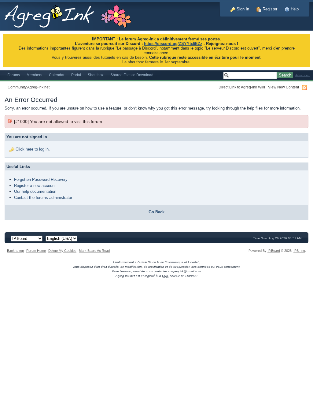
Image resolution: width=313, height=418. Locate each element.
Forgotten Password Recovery (41, 179)
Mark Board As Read (94, 250)
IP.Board (273, 250)
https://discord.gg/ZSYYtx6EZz (173, 43)
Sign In (242, 9)
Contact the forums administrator (43, 197)
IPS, (299, 250)
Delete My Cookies (62, 250)
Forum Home (36, 250)
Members (34, 75)
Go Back (156, 212)
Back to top (15, 250)
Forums (13, 75)
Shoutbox (96, 75)
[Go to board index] (71, 15)
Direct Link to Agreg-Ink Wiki (242, 87)
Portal (76, 75)
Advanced (302, 75)
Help (294, 9)
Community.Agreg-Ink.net (29, 87)
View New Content (283, 87)
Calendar (56, 75)
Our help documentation (35, 191)
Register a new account (35, 185)
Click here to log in (32, 149)
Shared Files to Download (131, 75)
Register (269, 9)
